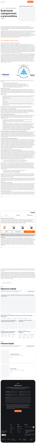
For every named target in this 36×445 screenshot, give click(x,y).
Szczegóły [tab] (18, 215)
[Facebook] (2, 435)
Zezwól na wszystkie (29, 231)
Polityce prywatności (12, 408)
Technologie (13, 334)
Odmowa (6, 231)
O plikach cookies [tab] (30, 215)
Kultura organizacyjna (31, 334)
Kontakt (29, 1)
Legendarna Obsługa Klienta (4, 351)
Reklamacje (9, 439)
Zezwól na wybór (18, 231)
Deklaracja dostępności (24, 439)
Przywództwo (3, 18)
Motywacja (9, 334)
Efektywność (2, 334)
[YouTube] (5, 435)
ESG (19, 334)
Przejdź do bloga (30, 291)
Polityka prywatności (29, 434)
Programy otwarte (19, 428)
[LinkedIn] (4, 435)
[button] (34, 2)
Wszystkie (27, 337)
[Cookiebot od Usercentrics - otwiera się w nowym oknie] (31, 212)
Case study (4, 318)
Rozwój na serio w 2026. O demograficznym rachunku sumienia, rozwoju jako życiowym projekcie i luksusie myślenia (16, 316)
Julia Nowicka (20, 330)
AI (1, 318)
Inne (11, 318)
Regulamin (20, 439)
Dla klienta (8, 318)
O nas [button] (18, 430)
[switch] (13, 228)
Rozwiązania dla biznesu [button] (19, 427)
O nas (11, 426)
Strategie (19, 318)
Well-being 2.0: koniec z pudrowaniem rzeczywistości (24, 332)
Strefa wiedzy (2, 8)
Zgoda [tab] (6, 215)
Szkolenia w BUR (31, 439)
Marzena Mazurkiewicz (4, 314)
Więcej (11, 357)
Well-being (25, 318)
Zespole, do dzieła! (13, 368)
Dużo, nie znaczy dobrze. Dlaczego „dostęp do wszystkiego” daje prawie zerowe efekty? (8, 332)
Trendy (22, 318)
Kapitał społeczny (25, 334)
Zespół (11, 429)
